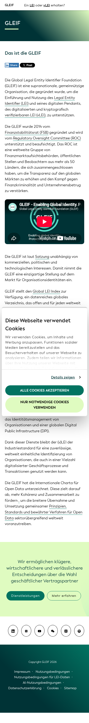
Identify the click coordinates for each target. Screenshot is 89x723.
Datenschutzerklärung (25, 688)
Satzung (42, 256)
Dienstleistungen (25, 596)
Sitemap (70, 688)
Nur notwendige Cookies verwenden (44, 405)
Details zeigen (63, 377)
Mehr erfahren (64, 596)
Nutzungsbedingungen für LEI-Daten (42, 677)
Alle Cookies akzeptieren (44, 390)
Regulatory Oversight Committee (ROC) (47, 138)
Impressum (22, 672)
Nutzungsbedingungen (53, 672)
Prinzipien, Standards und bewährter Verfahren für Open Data (43, 512)
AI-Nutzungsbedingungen (42, 682)
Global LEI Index (46, 291)
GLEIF (9, 5)
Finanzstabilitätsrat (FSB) (26, 132)
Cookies (53, 688)
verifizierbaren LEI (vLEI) (25, 115)
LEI (32, 5)
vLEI (46, 5)
